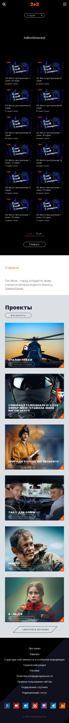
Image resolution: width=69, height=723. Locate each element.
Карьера (34, 654)
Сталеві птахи (20, 359)
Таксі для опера (21, 512)
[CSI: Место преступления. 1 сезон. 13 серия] (19, 205)
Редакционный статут (34, 692)
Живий (14, 563)
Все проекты (18, 315)
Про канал (34, 648)
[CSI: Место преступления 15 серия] (19, 177)
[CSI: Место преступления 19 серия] (19, 123)
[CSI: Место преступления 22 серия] (50, 68)
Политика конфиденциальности (34, 676)
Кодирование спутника (34, 687)
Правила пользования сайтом (34, 681)
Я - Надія (15, 614)
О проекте (12, 268)
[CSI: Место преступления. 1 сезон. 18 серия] (50, 123)
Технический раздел (34, 665)
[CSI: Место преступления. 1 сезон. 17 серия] (19, 150)
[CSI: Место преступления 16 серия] (50, 150)
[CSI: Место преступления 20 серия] (50, 95)
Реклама (34, 670)
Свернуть (34, 244)
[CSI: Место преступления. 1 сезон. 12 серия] (50, 205)
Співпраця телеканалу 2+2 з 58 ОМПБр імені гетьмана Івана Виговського (33, 408)
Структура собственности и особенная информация (34, 659)
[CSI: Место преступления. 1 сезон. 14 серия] (50, 177)
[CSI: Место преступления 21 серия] (19, 95)
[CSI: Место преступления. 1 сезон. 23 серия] (19, 68)
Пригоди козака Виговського (33, 461)
